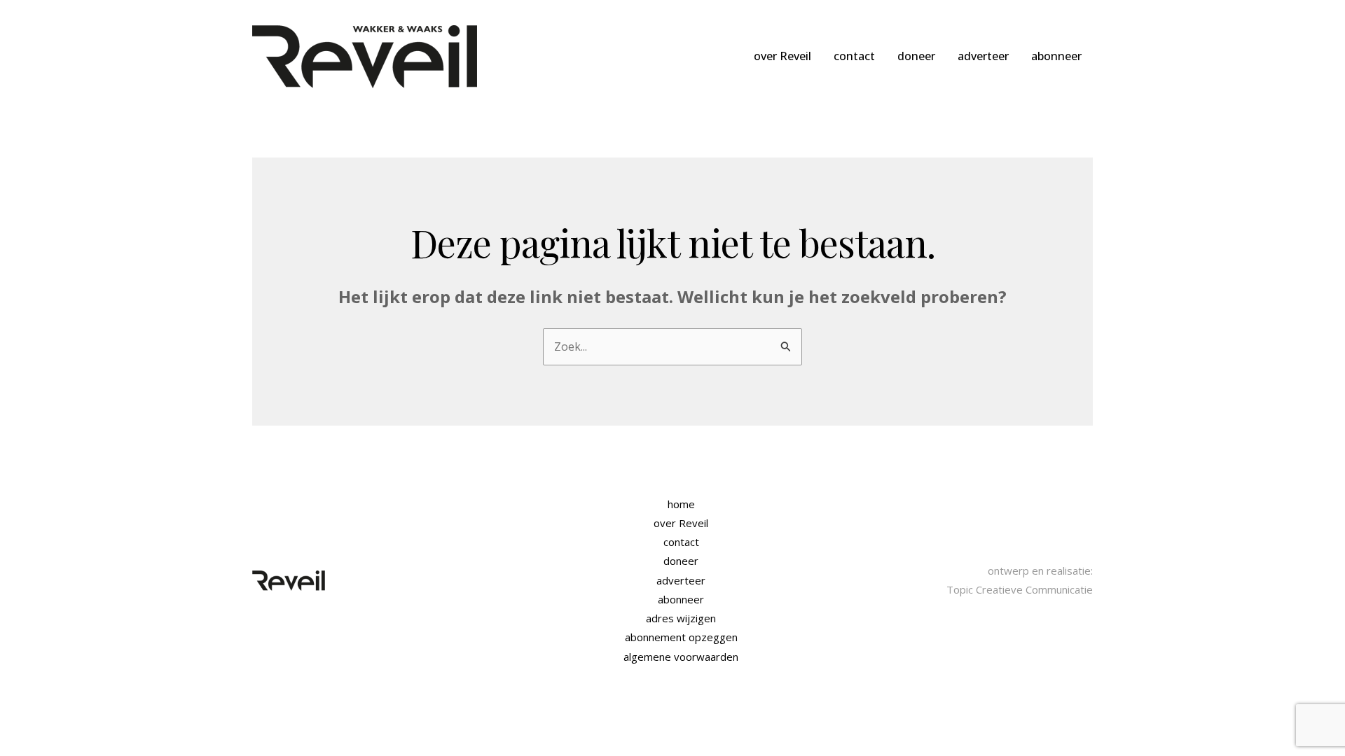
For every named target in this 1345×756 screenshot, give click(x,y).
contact (854, 56)
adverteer (983, 56)
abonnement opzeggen (681, 637)
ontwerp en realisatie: (1040, 571)
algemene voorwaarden (680, 657)
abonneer (1056, 56)
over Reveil (782, 56)
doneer (916, 56)
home (681, 504)
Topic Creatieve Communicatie (1019, 589)
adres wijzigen (681, 618)
